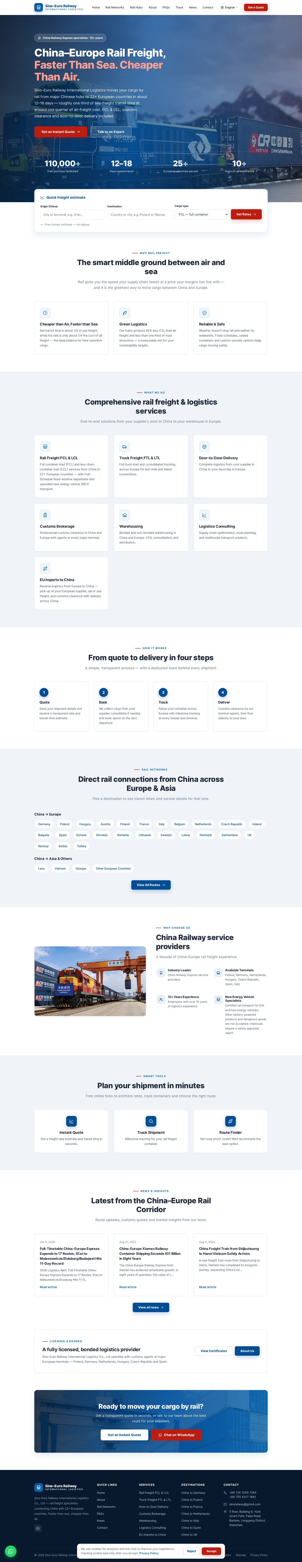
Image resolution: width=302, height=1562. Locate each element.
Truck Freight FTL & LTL (155, 1499)
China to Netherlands (195, 1513)
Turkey (81, 846)
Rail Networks (115, 7)
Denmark (206, 835)
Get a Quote (256, 7)
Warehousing (147, 1520)
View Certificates (214, 1351)
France (144, 824)
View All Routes (148, 885)
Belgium (179, 824)
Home (96, 7)
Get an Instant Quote (58, 132)
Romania (123, 835)
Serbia (63, 846)
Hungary (85, 824)
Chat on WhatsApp (179, 1435)
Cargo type (181, 206)
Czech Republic (231, 824)
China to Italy (190, 1520)
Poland (64, 824)
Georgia (81, 868)
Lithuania (145, 835)
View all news (148, 1307)
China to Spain (191, 1527)
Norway (43, 846)
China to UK (189, 1534)
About (153, 7)
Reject (191, 1551)
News (193, 7)
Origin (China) (49, 206)
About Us (247, 1351)
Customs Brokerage (152, 1513)
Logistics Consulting (152, 1527)
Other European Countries (113, 868)
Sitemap (241, 1555)
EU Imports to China (152, 1534)
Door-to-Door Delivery (153, 1506)
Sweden (166, 835)
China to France (192, 1506)
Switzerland (230, 835)
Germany (44, 824)
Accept (211, 1551)
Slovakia (101, 835)
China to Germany (193, 1492)
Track (179, 7)
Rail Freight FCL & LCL (154, 1492)
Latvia (186, 835)
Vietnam (60, 868)
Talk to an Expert (110, 132)
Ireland (257, 824)
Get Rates (243, 214)
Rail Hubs (136, 7)
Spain (63, 835)
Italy (162, 824)
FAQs (166, 7)
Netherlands (203, 824)
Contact (208, 7)
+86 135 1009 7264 (242, 1492)
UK (249, 835)
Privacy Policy (259, 1555)
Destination (114, 206)
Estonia (81, 835)
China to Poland (192, 1499)
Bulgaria (43, 835)
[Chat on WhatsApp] (10, 1551)
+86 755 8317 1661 (242, 1497)
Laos (41, 868)
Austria (105, 824)
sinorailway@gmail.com (245, 1504)
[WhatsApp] (38, 1528)
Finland (125, 824)
